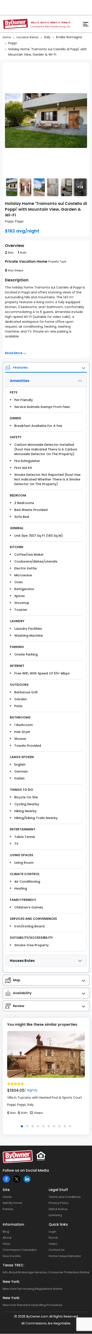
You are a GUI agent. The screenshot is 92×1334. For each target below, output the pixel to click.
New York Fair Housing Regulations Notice (32, 1289)
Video (53, 1244)
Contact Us (57, 1250)
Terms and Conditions (65, 1197)
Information (13, 1224)
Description (17, 280)
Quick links (58, 1224)
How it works (12, 1256)
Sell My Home (12, 1203)
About (7, 1237)
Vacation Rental (27, 37)
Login (52, 1231)
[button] (22, 1126)
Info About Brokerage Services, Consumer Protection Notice (46, 1272)
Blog (6, 1231)
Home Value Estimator (65, 1256)
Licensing (55, 1215)
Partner (8, 1209)
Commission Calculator (20, 1250)
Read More (14, 353)
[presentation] (12, 120)
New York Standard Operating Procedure (32, 1305)
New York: (11, 1281)
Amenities (19, 380)
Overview (14, 245)
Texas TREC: (13, 1265)
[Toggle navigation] (86, 25)
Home (7, 37)
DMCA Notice (58, 1209)
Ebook (53, 1237)
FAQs (6, 1244)
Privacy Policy (58, 1203)
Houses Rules (22, 960)
